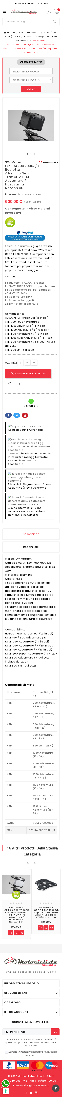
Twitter (16, 415)
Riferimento (13, 194)
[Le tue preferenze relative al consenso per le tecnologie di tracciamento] (6, 1091)
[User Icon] (49, 12)
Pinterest (25, 415)
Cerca (31, 89)
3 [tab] (34, 154)
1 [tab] (27, 154)
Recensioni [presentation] (31, 547)
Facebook (8, 415)
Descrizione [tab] (31, 534)
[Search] (55, 21)
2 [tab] (31, 154)
